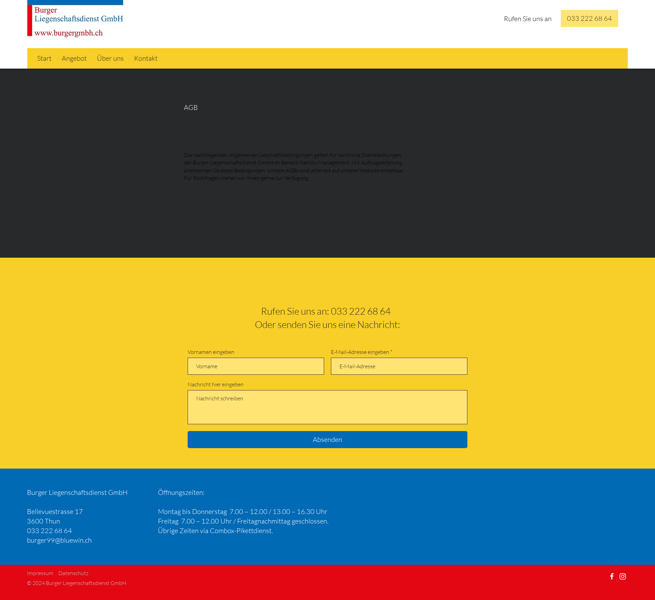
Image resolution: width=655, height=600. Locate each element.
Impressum (40, 573)
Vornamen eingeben (211, 352)
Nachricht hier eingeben (216, 384)
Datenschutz (73, 573)
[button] (589, 18)
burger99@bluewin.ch (59, 540)
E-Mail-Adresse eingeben (360, 352)
